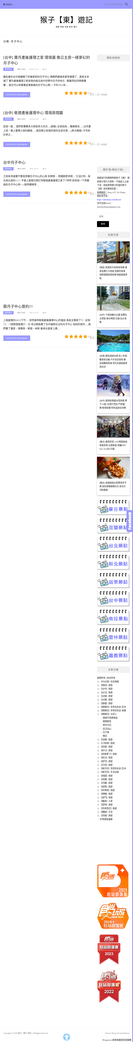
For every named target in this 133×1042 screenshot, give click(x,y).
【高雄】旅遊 (106, 815)
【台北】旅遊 (106, 692)
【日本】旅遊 (106, 765)
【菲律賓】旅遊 (107, 790)
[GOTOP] (66, 1037)
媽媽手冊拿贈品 (110, 718)
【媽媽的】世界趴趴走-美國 (113, 710)
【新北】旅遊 (106, 757)
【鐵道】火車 (106, 801)
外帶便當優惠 (106, 819)
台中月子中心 (14, 163)
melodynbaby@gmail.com (108, 207)
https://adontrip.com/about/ (109, 199)
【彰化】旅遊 (106, 750)
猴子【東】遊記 (66, 20)
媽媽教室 (107, 721)
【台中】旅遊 (106, 689)
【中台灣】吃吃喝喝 (109, 681)
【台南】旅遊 (106, 696)
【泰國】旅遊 (106, 779)
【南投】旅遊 (106, 685)
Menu (9, 4)
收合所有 (111, 678)
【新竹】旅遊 (106, 761)
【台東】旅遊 (106, 699)
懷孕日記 (107, 725)
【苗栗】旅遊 (106, 786)
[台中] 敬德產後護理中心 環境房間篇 (33, 113)
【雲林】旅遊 (106, 804)
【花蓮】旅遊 (106, 783)
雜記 (105, 736)
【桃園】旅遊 (106, 776)
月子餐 (106, 732)
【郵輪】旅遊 (106, 794)
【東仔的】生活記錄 (109, 772)
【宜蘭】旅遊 (106, 739)
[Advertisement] (47, 232)
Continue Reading (17, 95)
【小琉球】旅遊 (107, 743)
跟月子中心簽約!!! (18, 306)
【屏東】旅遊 (106, 746)
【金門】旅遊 (106, 797)
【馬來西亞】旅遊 (108, 808)
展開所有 (101, 678)
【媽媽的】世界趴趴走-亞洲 (113, 707)
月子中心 (8, 69)
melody (21, 69)
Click (130, 521)
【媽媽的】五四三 (108, 714)
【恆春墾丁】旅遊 (108, 754)
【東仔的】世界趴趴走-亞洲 (113, 768)
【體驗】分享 (106, 812)
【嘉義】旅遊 (106, 703)
